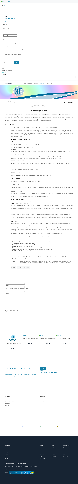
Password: (5, 31)
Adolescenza (23, 371)
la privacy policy (24, 311)
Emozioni (35, 371)
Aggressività (7, 376)
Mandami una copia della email (12, 310)
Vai (16, 62)
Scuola (19, 374)
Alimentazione (34, 374)
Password (5, 10)
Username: (5, 28)
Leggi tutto (13, 348)
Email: (4, 39)
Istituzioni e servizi (22, 372)
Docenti (29, 374)
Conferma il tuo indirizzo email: (9, 43)
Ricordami (5, 12)
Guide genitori (26, 267)
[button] (76, 1)
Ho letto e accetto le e (17, 311)
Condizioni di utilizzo (17, 311)
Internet (25, 374)
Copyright (23, 466)
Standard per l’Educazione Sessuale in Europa (49, 372)
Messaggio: (8, 293)
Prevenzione (30, 371)
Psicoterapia (17, 371)
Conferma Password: (7, 35)
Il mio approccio (43, 374)
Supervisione (15, 376)
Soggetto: (8, 289)
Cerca (43, 368)
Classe (20, 376)
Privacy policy (43, 377)
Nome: (4, 24)
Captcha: (5, 46)
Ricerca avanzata (43, 370)
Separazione (29, 372)
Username (5, 7)
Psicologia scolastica (8, 374)
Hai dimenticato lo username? (10, 20)
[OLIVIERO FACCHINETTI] (5, 1)
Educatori (15, 374)
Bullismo (34, 372)
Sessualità (13, 372)
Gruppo (11, 376)
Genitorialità (20, 267)
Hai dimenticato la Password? (10, 18)
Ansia (22, 374)
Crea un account (8, 21)
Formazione (7, 372)
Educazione (13, 267)
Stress (17, 372)
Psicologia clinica (9, 371)
